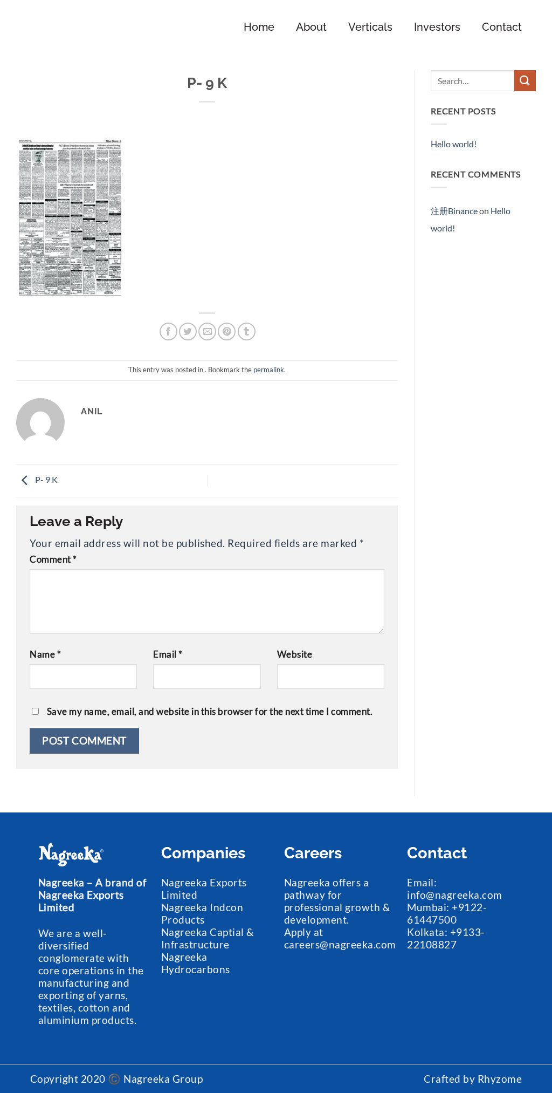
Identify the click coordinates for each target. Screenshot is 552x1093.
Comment (53, 559)
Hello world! (454, 144)
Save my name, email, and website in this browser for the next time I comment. (210, 711)
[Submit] (525, 80)
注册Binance (454, 211)
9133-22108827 (446, 938)
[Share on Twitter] (188, 331)
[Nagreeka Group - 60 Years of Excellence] (77, 27)
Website (295, 654)
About (311, 27)
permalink (268, 369)
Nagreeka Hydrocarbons (195, 963)
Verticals (370, 27)
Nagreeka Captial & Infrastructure (207, 938)
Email (168, 654)
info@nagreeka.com (454, 895)
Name (45, 654)
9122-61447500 (447, 913)
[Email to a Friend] (207, 331)
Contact (502, 27)
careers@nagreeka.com (340, 944)
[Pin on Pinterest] (227, 331)
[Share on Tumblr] (247, 331)
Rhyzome (500, 1078)
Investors (437, 27)
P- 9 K (45, 479)
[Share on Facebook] (168, 331)
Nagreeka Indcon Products (202, 913)
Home (259, 27)
